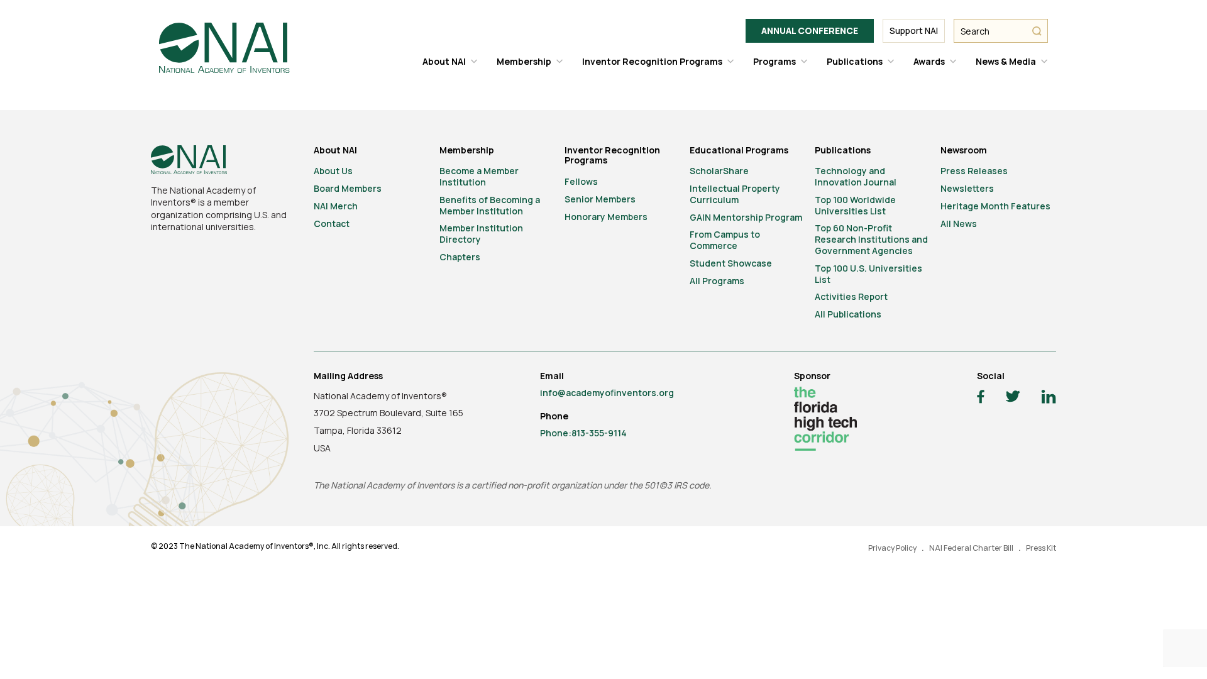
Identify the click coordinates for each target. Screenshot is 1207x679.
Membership (524, 61)
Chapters (459, 257)
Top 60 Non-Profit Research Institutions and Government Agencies (871, 239)
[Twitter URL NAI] (1012, 398)
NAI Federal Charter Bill (971, 548)
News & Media (1006, 61)
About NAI (444, 61)
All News (958, 223)
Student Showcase (731, 263)
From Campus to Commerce (725, 239)
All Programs (717, 281)
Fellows (581, 181)
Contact (332, 223)
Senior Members (600, 199)
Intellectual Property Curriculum (735, 194)
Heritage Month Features (995, 206)
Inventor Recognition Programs (652, 61)
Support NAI (914, 30)
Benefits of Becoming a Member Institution (489, 205)
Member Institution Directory (481, 233)
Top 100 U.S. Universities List (868, 273)
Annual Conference (809, 30)
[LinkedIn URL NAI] (1048, 398)
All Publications (848, 314)
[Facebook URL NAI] (980, 398)
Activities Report (851, 296)
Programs (774, 61)
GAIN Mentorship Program (746, 217)
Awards (929, 61)
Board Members (348, 188)
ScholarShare (719, 171)
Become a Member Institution (479, 176)
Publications (855, 61)
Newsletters (967, 188)
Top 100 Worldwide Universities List (855, 205)
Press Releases (974, 171)
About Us (333, 171)
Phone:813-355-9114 (583, 433)
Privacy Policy (892, 548)
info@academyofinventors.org (607, 393)
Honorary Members (606, 217)
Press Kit (1041, 548)
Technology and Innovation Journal (855, 176)
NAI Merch (336, 206)
